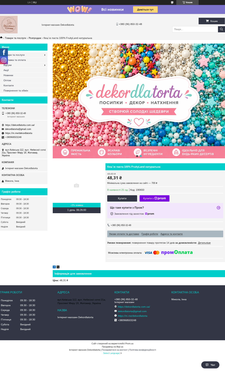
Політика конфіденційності (142, 350)
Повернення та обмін (16, 90)
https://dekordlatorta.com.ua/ (20, 125)
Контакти (9, 85)
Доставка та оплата (15, 60)
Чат (213, 364)
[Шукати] (221, 29)
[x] (58, 267)
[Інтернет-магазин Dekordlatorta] (9, 32)
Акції (6, 70)
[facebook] (54, 267)
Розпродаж (35, 38)
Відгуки (8, 65)
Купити (122, 198)
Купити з (148, 198)
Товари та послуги (15, 38)
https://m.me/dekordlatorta (18, 133)
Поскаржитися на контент (115, 350)
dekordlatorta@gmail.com (18, 129)
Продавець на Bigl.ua (112, 347)
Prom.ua (129, 343)
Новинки (8, 75)
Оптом (7, 80)
